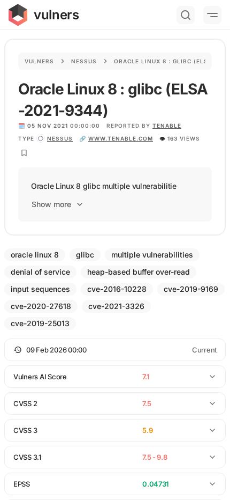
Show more (51, 204)
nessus (60, 138)
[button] (115, 350)
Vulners (39, 61)
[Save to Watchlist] (24, 153)
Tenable (166, 125)
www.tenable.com (120, 138)
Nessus (84, 61)
